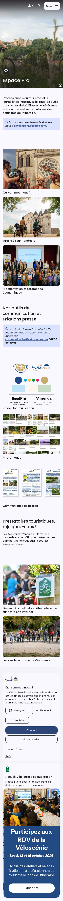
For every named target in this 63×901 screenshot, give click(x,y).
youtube (20, 720)
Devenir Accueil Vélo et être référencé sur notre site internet (30, 610)
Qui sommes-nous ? (17, 192)
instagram (19, 710)
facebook (45, 710)
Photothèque (12, 457)
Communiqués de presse (20, 506)
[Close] (55, 793)
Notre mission (31, 739)
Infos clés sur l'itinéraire (19, 241)
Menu (49, 6)
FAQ (8, 756)
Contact (31, 730)
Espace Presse (14, 749)
